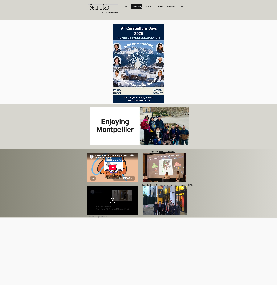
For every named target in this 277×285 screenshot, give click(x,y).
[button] (164, 167)
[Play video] (112, 200)
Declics (160, 185)
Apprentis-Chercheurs (167, 151)
